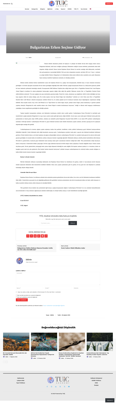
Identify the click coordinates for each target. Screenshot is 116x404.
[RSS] (60, 386)
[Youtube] (69, 386)
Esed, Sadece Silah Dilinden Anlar (73, 248)
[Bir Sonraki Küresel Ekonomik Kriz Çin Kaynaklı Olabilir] (16, 342)
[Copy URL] (46, 236)
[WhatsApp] (38, 236)
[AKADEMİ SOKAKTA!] (58, 3)
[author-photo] (4, 357)
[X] (27, 236)
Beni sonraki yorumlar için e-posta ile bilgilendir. (29, 295)
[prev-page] (4, 362)
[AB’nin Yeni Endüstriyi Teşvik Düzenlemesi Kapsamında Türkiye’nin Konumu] (44, 342)
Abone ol (72, 223)
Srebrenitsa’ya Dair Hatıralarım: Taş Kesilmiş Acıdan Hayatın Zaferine (98, 353)
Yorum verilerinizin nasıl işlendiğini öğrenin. (54, 305)
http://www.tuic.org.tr (31, 262)
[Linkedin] (35, 236)
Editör (30, 57)
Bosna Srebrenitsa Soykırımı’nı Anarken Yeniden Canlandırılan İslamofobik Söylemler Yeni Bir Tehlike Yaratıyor (71, 354)
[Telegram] (42, 236)
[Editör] (19, 260)
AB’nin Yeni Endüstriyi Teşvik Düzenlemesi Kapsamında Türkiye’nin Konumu (42, 354)
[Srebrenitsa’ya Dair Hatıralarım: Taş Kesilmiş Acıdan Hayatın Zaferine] (100, 342)
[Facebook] (31, 236)
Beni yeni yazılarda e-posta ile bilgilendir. (27, 297)
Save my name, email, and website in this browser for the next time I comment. (39, 292)
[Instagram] (51, 386)
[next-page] (7, 362)
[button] (8, 3)
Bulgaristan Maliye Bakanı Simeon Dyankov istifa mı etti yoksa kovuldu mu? (35, 249)
